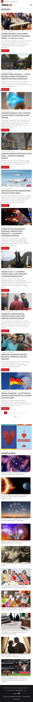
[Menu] (31, 5)
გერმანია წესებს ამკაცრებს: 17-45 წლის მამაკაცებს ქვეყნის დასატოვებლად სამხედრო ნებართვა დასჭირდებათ (16, 76)
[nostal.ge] (6, 5)
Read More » (5, 50)
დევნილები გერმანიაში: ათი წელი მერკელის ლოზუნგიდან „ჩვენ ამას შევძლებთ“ (14, 357)
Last (15, 416)
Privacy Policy (16, 699)
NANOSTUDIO (18, 690)
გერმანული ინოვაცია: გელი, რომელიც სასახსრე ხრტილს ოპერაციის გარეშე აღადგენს (16, 115)
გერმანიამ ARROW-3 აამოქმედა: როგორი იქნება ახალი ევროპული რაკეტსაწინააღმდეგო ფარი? (14, 274)
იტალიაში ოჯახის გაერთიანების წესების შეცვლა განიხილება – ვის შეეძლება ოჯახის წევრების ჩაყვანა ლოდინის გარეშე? (15, 632)
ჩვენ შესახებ (26, 696)
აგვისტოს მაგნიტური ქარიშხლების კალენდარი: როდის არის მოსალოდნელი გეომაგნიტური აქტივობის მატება (15, 496)
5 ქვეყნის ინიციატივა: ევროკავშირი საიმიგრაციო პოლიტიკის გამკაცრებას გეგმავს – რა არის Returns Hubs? (15, 36)
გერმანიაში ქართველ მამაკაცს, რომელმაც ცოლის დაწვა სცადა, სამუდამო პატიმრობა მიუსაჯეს (13, 316)
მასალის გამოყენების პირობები (12, 696)
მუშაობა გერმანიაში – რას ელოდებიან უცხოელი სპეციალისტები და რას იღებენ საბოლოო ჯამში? (16, 396)
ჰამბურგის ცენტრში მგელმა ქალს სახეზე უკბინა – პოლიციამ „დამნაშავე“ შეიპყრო (16, 156)
